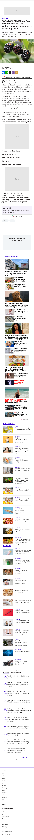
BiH (3, 773)
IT (2, 802)
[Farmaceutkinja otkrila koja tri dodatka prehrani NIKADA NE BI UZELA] (8, 429)
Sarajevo (4, 790)
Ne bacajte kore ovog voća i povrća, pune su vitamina (22, 489)
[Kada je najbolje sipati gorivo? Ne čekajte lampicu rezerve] (8, 663)
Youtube (5, 819)
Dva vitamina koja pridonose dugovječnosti (22, 530)
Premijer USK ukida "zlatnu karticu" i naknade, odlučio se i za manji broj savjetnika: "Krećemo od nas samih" (18, 741)
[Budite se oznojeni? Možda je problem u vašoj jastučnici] (8, 602)
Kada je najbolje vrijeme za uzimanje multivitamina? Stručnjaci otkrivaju (22, 460)
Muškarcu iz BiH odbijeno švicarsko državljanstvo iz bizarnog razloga (18, 727)
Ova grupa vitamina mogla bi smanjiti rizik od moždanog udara (22, 470)
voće (12, 221)
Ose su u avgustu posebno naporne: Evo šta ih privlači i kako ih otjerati (22, 562)
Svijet (3, 780)
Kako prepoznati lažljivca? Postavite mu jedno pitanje (22, 621)
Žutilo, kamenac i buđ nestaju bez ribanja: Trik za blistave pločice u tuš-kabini (23, 551)
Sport (3, 783)
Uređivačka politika (7, 831)
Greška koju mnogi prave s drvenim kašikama (22, 591)
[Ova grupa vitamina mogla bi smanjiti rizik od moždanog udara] (8, 470)
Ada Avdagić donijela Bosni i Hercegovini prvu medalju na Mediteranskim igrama (16, 750)
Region (3, 778)
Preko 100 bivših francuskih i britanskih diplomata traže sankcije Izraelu (18, 693)
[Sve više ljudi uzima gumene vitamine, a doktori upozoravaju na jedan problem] (8, 510)
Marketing (4, 826)
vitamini (5, 221)
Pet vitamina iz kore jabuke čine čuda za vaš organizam (22, 520)
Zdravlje (18, 436)
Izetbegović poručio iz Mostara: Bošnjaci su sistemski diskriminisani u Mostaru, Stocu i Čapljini (19, 710)
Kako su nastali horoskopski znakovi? (22, 652)
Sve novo (25, 757)
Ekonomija (4, 788)
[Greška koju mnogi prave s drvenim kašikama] (8, 592)
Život (16, 426)
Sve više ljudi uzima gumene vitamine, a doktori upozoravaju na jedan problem (22, 511)
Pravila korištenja (6, 829)
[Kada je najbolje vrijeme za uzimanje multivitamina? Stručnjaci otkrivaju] (8, 460)
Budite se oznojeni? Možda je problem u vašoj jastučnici (23, 601)
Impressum (5, 824)
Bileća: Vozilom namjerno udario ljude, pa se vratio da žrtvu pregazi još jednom (18, 719)
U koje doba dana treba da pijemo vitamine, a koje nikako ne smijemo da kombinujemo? (22, 440)
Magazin (5, 18)
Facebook (5, 812)
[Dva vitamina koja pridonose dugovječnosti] (8, 531)
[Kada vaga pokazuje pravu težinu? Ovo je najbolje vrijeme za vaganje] (8, 632)
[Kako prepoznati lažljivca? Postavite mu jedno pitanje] (8, 622)
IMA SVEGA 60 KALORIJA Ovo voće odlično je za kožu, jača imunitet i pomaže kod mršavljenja (23, 541)
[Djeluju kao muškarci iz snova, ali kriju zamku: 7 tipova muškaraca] (8, 572)
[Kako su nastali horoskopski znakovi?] (8, 653)
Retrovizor (4, 797)
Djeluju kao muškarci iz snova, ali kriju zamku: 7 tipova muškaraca (21, 572)
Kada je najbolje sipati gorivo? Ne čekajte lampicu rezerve (22, 662)
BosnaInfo (8, 67)
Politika (4, 776)
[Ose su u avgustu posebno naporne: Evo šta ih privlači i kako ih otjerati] (8, 562)
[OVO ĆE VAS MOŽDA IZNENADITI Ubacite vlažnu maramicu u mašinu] (8, 582)
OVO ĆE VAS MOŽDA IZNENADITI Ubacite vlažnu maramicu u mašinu (22, 582)
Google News (18, 216)
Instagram (6, 816)
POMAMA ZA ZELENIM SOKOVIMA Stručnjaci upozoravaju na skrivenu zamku (18, 684)
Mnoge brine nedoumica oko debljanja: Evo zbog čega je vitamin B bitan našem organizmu (22, 451)
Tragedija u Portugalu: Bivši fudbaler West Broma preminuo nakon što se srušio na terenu (18, 702)
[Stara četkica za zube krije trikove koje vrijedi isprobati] (8, 612)
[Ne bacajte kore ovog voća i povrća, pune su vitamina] (8, 490)
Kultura (3, 795)
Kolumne (4, 804)
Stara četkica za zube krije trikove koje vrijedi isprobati (22, 611)
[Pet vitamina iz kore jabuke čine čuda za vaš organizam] (8, 521)
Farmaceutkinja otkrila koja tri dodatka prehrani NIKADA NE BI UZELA (22, 429)
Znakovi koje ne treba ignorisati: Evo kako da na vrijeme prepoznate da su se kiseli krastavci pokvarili (22, 643)
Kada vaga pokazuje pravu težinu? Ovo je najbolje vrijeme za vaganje (22, 632)
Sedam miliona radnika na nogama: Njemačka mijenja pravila (18, 734)
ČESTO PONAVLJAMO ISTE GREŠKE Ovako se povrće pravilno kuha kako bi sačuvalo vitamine (22, 481)
